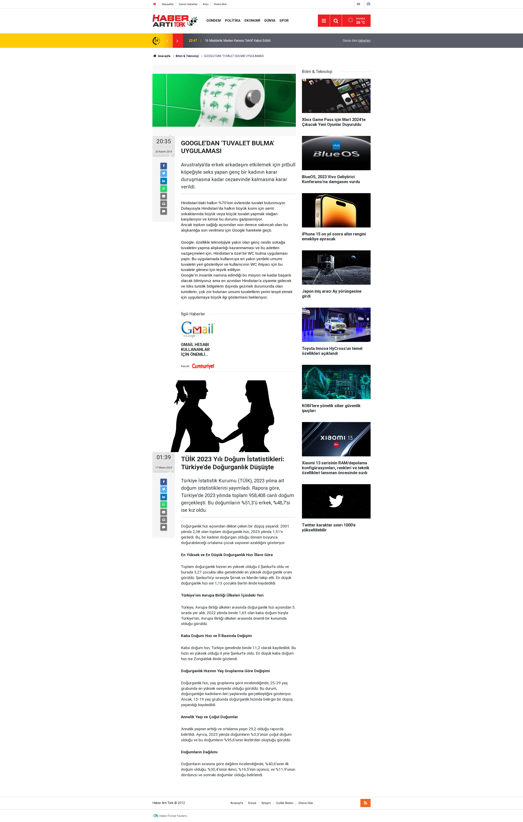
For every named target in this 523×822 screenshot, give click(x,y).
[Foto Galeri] (368, 4)
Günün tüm (357, 41)
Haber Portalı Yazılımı (173, 816)
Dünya (269, 20)
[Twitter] (163, 173)
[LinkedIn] (163, 181)
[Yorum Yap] (163, 211)
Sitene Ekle (220, 4)
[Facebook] (163, 166)
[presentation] (167, 40)
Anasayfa (236, 803)
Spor (284, 20)
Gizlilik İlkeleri (284, 803)
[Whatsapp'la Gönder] (163, 188)
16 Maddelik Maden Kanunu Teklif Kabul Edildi (237, 41)
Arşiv (206, 4)
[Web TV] (358, 4)
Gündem (213, 20)
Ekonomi (252, 20)
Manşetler (168, 4)
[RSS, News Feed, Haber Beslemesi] (365, 803)
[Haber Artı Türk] (175, 20)
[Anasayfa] (154, 4)
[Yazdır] (163, 203)
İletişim (266, 803)
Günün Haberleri (188, 4)
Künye (252, 803)
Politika (232, 20)
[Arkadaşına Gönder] (163, 196)
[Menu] (323, 21)
